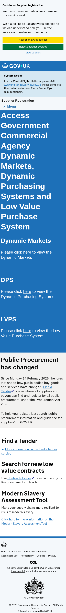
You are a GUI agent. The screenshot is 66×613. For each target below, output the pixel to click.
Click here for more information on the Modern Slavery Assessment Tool (27, 521)
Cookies (41, 555)
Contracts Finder (19, 478)
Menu (11, 106)
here (27, 252)
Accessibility (27, 555)
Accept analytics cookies (33, 40)
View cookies (33, 52)
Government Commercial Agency (35, 605)
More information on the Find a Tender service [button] (29, 451)
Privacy (52, 555)
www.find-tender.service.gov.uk (22, 85)
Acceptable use (9, 555)
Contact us (15, 551)
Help (3, 551)
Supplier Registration (17, 100)
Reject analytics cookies (33, 47)
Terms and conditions (35, 551)
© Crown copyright (34, 597)
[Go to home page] (16, 66)
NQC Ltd (48, 611)
